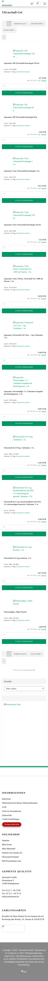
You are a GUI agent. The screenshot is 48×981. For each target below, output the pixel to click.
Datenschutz (7, 815)
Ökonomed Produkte (10, 857)
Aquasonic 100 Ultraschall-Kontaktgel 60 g (20, 117)
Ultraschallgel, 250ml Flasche (15, 612)
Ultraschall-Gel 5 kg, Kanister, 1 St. (18, 558)
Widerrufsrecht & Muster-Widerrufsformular (20, 803)
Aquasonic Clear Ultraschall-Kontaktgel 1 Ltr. (22, 171)
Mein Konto (7, 844)
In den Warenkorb (24, 93)
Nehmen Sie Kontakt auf (12, 853)
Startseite (5, 840)
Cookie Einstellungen (10, 819)
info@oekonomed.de (10, 896)
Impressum (6, 799)
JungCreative (9, 956)
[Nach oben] (41, 977)
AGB (4, 807)
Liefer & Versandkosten (11, 811)
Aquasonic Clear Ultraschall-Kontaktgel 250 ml (22, 225)
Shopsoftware (40, 950)
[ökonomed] (6, 3)
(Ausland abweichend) (23, 72)
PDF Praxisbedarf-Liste (11, 861)
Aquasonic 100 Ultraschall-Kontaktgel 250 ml (21, 63)
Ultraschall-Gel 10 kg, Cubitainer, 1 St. (19, 448)
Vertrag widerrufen (11, 824)
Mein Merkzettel (8, 849)
